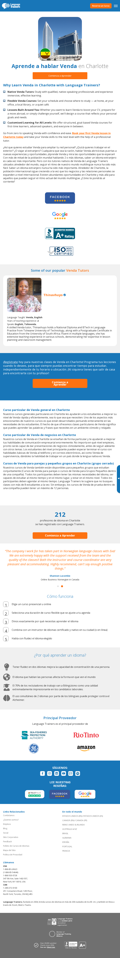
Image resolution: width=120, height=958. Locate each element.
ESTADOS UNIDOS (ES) (93, 816)
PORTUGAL (67, 846)
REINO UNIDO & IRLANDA (73, 824)
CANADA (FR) (81, 820)
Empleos (7, 824)
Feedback (7, 841)
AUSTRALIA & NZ (69, 829)
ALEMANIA (66, 837)
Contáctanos (8, 815)
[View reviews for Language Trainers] (75, 945)
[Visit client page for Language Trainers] (46, 945)
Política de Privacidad (12, 854)
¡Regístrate (10, 362)
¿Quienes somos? (11, 819)
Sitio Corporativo (10, 837)
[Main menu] (115, 5)
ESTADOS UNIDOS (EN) (72, 816)
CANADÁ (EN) (68, 820)
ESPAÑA (65, 842)
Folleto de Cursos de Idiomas (16, 846)
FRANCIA (66, 851)
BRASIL (65, 833)
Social (5, 833)
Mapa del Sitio (9, 850)
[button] (58, 586)
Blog (5, 828)
